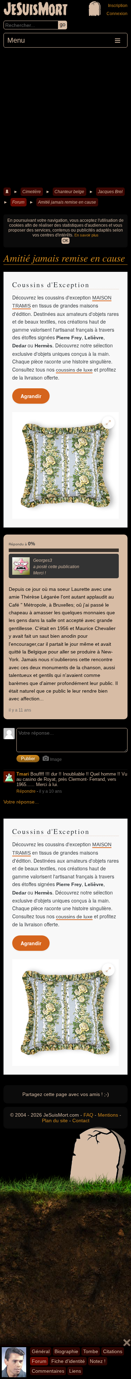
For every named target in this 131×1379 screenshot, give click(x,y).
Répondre (26, 791)
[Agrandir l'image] (108, 422)
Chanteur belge (69, 191)
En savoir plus (86, 235)
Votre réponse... (21, 802)
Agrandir (31, 396)
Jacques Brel (110, 191)
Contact (80, 1120)
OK (65, 240)
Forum (18, 202)
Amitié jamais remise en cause (67, 202)
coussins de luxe (74, 370)
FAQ (88, 1115)
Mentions (108, 1115)
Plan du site (55, 1120)
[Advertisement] (65, 116)
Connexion (117, 13)
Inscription (118, 5)
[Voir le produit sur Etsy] (65, 465)
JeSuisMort (35, 10)
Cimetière (31, 191)
